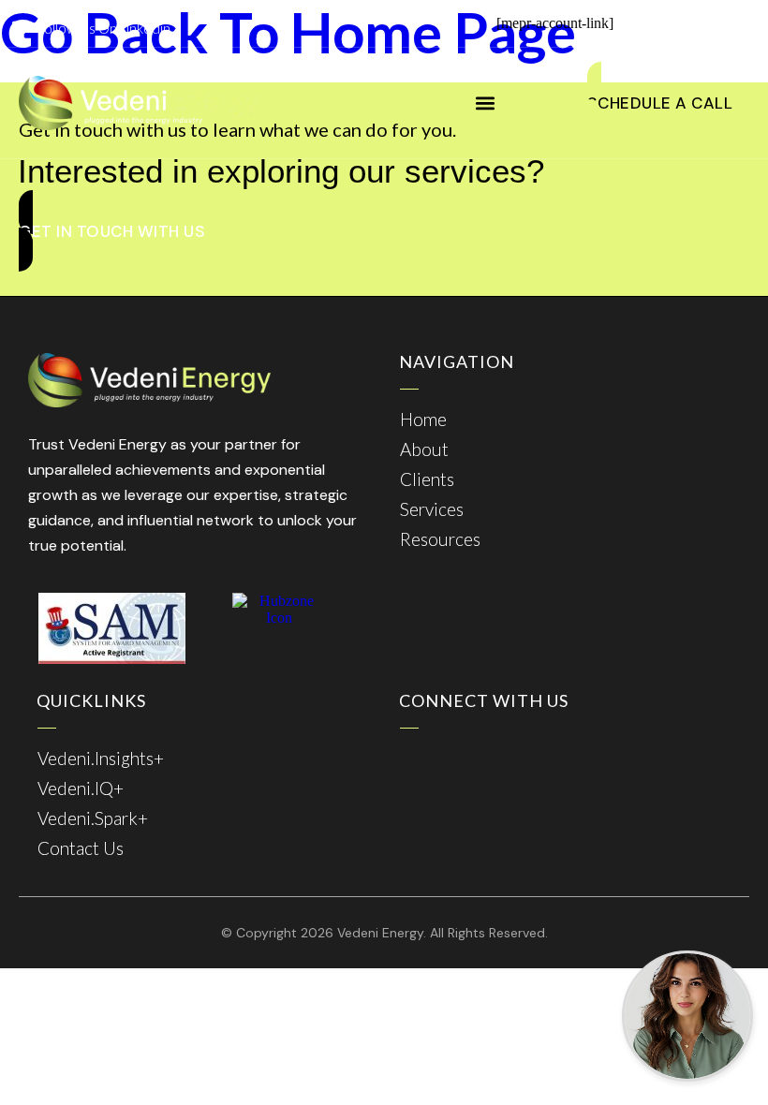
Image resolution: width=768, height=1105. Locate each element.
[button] (485, 103)
